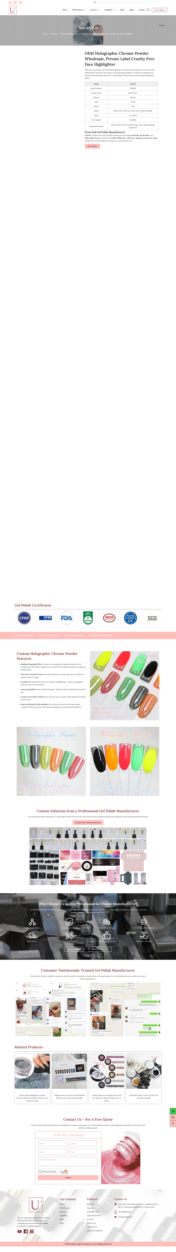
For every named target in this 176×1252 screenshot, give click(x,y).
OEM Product (77, 10)
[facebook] (15, 2)
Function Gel (92, 1227)
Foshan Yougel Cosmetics (80, 1244)
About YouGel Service (100, 949)
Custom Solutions (48, 635)
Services (93, 10)
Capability (108, 10)
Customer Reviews (100, 635)
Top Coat (90, 1208)
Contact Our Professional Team (88, 823)
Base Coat (90, 1204)
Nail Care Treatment (94, 1231)
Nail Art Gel (88, 28)
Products (53, 34)
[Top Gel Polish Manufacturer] (36, 1204)
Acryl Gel (90, 1219)
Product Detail (23, 635)
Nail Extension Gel (94, 1215)
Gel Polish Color (93, 1212)
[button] (130, 25)
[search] (148, 9)
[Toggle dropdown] (84, 10)
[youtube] (10, 2)
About (122, 10)
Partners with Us (74, 949)
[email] (173, 1117)
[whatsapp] (173, 1111)
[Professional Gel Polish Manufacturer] (13, 10)
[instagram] (20, 2)
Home (65, 10)
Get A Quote (159, 10)
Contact (142, 10)
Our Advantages (74, 635)
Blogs (132, 10)
